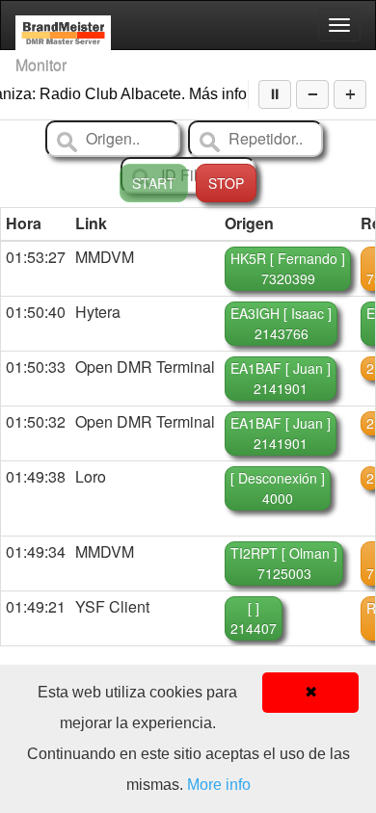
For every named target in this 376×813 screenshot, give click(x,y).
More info (219, 784)
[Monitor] (63, 25)
